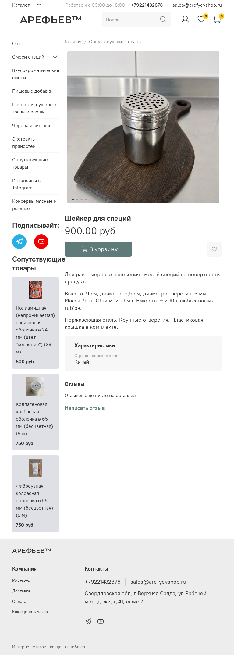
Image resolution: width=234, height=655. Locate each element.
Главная (73, 41)
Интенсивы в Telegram (26, 184)
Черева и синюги (31, 125)
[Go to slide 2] (77, 199)
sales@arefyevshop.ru (197, 5)
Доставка (21, 591)
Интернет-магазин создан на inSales (48, 647)
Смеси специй (28, 57)
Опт (16, 43)
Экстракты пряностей (24, 142)
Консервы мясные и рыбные (34, 204)
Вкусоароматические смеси (35, 74)
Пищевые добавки (32, 91)
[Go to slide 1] (73, 199)
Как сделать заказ (30, 611)
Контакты (21, 581)
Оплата (19, 601)
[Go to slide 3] (81, 199)
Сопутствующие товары (115, 41)
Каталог (21, 5)
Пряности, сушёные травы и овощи (34, 108)
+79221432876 (147, 5)
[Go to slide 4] (86, 199)
